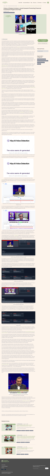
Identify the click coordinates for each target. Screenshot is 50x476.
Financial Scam (23, 430)
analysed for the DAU (26, 400)
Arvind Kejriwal (27, 430)
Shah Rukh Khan (19, 430)
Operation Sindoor (27, 442)
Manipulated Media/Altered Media (9, 12)
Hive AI (3, 179)
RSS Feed (3, 467)
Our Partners (39, 2)
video (30, 112)
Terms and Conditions (5, 466)
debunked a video (5, 65)
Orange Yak (9, 473)
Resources (34, 2)
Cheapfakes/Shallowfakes (41, 59)
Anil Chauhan (18, 442)
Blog (31, 2)
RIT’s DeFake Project (5, 364)
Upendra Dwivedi (23, 442)
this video (31, 110)
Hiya (8, 132)
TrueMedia (16, 235)
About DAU (20, 2)
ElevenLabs (7, 327)
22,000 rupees (31, 430)
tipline (18, 46)
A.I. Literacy (44, 2)
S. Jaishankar (18, 454)
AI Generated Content (41, 62)
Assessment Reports (26, 2)
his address (22, 112)
